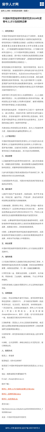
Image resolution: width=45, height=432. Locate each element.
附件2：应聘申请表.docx (11, 394)
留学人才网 (10, 4)
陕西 (26, 11)
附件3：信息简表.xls (10, 399)
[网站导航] (42, 4)
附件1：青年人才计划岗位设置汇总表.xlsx (18, 389)
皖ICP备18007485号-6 (31, 428)
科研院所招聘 (17, 11)
